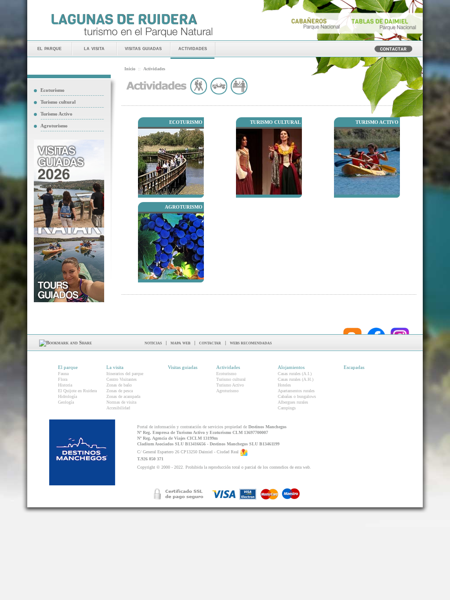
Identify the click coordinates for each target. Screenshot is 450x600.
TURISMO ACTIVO (377, 122)
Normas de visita (121, 402)
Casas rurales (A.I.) (295, 373)
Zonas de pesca (119, 390)
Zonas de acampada (123, 396)
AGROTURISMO (184, 207)
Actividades (228, 367)
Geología (66, 402)
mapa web (180, 342)
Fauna (63, 373)
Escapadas (354, 367)
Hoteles (284, 385)
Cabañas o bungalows (297, 396)
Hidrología (67, 396)
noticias (153, 342)
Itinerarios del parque (124, 373)
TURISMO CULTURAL (275, 122)
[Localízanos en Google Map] (244, 451)
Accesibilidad (118, 407)
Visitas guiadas (182, 367)
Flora (62, 379)
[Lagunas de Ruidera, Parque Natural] (131, 37)
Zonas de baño (119, 385)
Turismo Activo (56, 113)
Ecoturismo (52, 90)
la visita (94, 48)
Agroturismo (54, 125)
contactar (210, 342)
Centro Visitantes (121, 379)
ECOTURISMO (186, 122)
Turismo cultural (58, 102)
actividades (192, 48)
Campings (287, 407)
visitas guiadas (143, 48)
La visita (114, 367)
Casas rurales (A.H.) (295, 379)
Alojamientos (291, 367)
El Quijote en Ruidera (77, 390)
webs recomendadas (251, 342)
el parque (49, 48)
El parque (68, 367)
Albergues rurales (293, 402)
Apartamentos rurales (296, 390)
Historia (65, 385)
